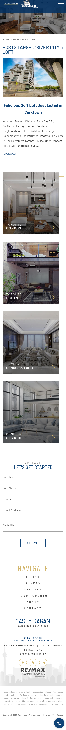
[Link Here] (21, 4)
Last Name (10, 487)
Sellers (33, 589)
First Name (10, 476)
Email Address (12, 510)
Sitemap (60, 715)
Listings (33, 577)
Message (8, 524)
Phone (7, 499)
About (33, 602)
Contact (33, 608)
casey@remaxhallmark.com (33, 640)
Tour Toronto (33, 596)
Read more (9, 153)
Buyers (33, 583)
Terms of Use (50, 715)
